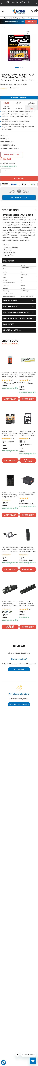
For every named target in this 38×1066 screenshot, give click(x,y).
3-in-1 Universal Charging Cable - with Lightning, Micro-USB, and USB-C (10, 549)
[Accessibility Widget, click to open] (3, 1062)
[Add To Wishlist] (28, 32)
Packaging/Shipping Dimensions (18, 318)
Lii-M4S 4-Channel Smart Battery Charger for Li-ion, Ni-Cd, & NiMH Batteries (10, 495)
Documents (8, 324)
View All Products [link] (10, 344)
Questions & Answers (19, 653)
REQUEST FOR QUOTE (19, 197)
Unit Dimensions (10, 306)
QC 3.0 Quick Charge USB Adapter (27, 494)
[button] (32, 11)
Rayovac (9, 84)
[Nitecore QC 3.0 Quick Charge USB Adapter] (27, 480)
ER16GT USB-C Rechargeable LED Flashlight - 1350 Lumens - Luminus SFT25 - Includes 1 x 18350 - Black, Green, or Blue (10, 604)
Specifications (10, 300)
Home (3, 27)
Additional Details (12, 330)
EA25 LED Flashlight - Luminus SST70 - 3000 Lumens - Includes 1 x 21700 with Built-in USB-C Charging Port (27, 604)
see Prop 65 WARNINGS (27, 296)
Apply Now (31, 22)
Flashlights (16, 18)
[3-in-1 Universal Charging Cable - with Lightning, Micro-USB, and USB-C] (10, 534)
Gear (23, 18)
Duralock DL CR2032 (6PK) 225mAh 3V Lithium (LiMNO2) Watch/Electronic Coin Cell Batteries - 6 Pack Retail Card (9, 433)
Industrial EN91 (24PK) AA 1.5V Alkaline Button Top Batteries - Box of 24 (27, 375)
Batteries (7, 18)
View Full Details (11, 154)
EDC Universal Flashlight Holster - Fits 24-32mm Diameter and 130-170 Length (27, 549)
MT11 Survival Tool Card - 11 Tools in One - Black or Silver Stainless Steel (27, 433)
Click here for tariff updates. (19, 2)
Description (10, 210)
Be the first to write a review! (19, 704)
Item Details (8, 261)
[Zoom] (19, 48)
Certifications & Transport (16, 312)
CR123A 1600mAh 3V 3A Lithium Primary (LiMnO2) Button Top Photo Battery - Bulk (10, 375)
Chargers (31, 18)
